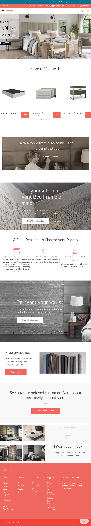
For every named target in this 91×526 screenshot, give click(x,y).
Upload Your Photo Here (45, 410)
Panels (5, 483)
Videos (20, 489)
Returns (50, 498)
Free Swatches (16, 372)
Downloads (22, 492)
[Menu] (4, 11)
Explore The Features (30, 320)
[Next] (88, 97)
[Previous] (3, 97)
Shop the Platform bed (35, 221)
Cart (34, 495)
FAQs (49, 483)
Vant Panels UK (13, 523)
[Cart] (87, 11)
